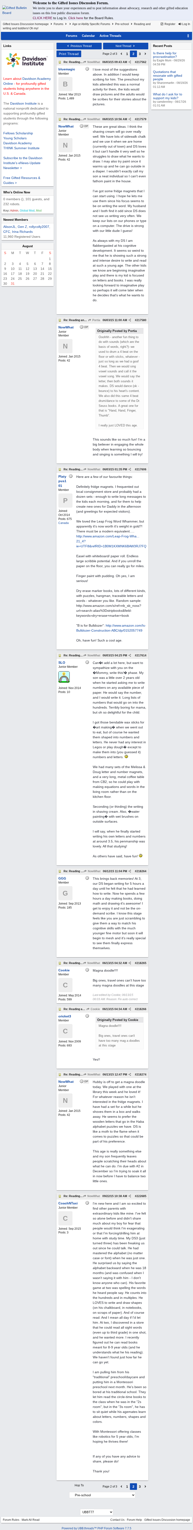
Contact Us (117, 1520)
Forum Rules (11, 1520)
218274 (141, 1074)
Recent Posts (162, 46)
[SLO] (64, 681)
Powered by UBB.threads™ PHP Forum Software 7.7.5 (96, 1528)
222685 (141, 1196)
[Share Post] (130, 62)
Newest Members (15, 219)
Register (169, 24)
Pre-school (122, 24)
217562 (141, 62)
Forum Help (134, 1520)
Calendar (88, 36)
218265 (141, 963)
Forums (58, 24)
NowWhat (93, 62)
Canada (63, 523)
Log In (185, 24)
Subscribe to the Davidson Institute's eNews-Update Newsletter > (22, 163)
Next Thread (124, 46)
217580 (141, 320)
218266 (141, 1009)
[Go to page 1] (121, 54)
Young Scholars (15, 138)
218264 (141, 871)
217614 (141, 655)
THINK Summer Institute (21, 148)
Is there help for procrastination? (165, 55)
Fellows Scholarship (18, 133)
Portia (96, 320)
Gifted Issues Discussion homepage (26, 24)
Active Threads (110, 36)
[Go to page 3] (145, 54)
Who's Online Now (16, 192)
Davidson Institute (23, 103)
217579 (141, 119)
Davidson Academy (17, 143)
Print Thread (69, 54)
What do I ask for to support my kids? (167, 96)
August (27, 246)
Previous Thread (81, 46)
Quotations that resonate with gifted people (167, 75)
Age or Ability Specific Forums (91, 24)
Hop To (79, 1485)
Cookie (95, 1009)
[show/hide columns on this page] (188, 36)
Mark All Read (31, 1520)
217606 (141, 469)
